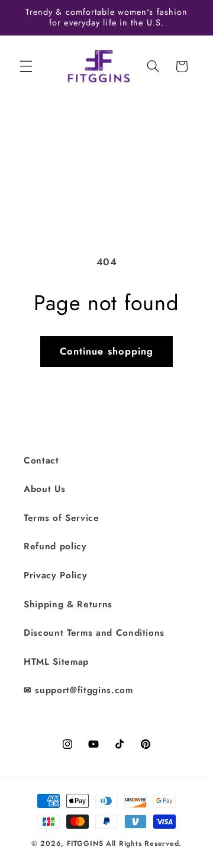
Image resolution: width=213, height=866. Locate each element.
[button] (26, 66)
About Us (44, 488)
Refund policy (55, 546)
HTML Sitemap (56, 661)
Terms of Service (61, 517)
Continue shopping (107, 351)
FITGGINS (85, 843)
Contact (41, 460)
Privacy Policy (55, 575)
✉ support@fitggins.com (78, 690)
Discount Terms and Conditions (94, 632)
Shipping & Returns (68, 604)
